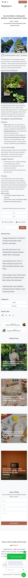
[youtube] (5, 2)
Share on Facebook (8, 222)
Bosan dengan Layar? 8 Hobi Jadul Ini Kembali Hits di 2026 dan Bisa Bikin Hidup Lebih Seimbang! (14, 277)
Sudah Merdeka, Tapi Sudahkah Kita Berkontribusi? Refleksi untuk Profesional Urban (14, 289)
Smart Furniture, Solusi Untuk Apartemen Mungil (15, 199)
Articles (16, 21)
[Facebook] (2, 2)
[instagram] (7, 2)
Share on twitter (21, 222)
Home (11, 21)
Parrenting (14, 306)
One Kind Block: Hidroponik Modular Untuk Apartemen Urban (13, 208)
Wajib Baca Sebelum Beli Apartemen (13, 201)
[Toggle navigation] (25, 6)
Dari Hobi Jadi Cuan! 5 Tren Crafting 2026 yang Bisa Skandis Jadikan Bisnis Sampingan (13, 252)
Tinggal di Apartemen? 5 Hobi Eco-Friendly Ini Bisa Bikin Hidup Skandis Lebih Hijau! (14, 240)
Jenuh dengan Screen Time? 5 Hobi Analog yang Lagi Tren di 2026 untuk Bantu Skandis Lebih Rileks (13, 434)
